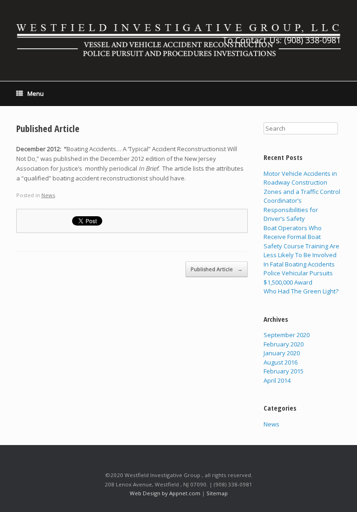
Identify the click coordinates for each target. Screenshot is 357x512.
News (48, 195)
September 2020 (287, 335)
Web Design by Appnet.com (165, 493)
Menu (35, 93)
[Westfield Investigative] (178, 40)
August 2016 (281, 362)
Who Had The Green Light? (301, 291)
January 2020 (282, 353)
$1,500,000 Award (288, 282)
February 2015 (284, 371)
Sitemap (217, 493)
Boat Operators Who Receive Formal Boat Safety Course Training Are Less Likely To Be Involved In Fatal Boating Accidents (301, 246)
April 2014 (277, 380)
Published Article (47, 128)
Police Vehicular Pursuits (298, 273)
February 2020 (284, 344)
